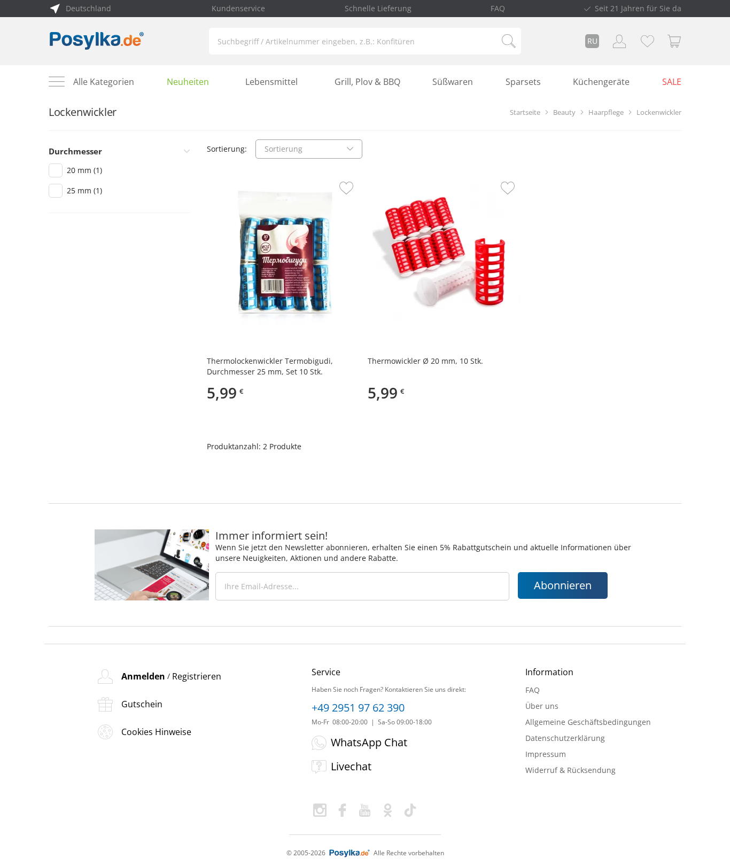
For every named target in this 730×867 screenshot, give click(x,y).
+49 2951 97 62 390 (358, 707)
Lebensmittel (271, 82)
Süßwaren (452, 82)
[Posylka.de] (97, 41)
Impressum (545, 754)
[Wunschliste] (647, 41)
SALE (671, 82)
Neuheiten (188, 82)
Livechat (351, 766)
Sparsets (523, 82)
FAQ (498, 8)
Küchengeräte (601, 82)
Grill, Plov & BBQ (367, 82)
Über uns (541, 706)
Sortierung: (227, 149)
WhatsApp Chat (369, 742)
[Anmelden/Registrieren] (619, 41)
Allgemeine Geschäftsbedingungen (588, 722)
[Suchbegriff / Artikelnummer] (508, 41)
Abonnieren (563, 585)
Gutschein (141, 704)
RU (592, 41)
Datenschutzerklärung (565, 738)
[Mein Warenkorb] (674, 41)
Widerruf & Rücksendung (570, 770)
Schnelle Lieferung (378, 8)
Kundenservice (238, 8)
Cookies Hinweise (156, 732)
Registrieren (196, 676)
